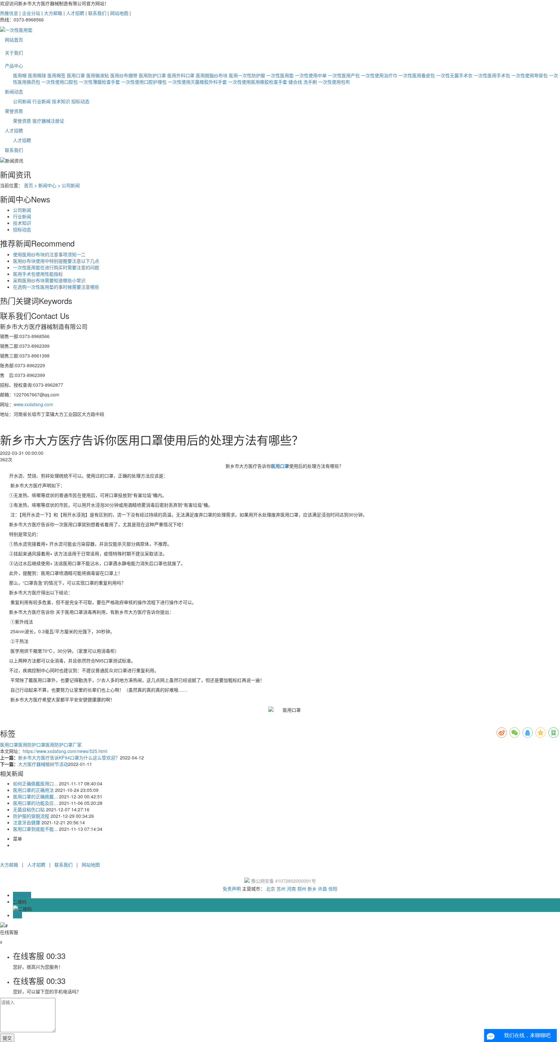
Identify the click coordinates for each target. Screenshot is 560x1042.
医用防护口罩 (152, 75)
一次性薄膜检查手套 (99, 82)
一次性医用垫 (280, 75)
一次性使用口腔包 (59, 82)
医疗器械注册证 (48, 120)
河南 (291, 888)
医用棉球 (37, 75)
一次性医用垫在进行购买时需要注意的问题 (56, 267)
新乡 (312, 888)
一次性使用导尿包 (529, 75)
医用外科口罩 (180, 75)
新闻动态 (14, 91)
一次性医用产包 (344, 75)
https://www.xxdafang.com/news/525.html (65, 751)
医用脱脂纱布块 (212, 75)
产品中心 (14, 65)
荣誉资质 (14, 111)
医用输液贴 (97, 75)
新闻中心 (47, 185)
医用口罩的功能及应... (35, 803)
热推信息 (9, 13)
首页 (28, 185)
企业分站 (31, 13)
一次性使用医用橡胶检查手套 (257, 82)
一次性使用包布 (334, 82)
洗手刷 (310, 82)
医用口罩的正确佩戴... (35, 796)
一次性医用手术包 (492, 75)
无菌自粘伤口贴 (29, 809)
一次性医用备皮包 (417, 75)
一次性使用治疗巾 (379, 75)
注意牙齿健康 (26, 822)
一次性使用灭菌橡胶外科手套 (197, 82)
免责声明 (232, 888)
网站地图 (119, 13)
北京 (270, 888)
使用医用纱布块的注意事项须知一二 (49, 254)
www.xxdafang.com (33, 404)
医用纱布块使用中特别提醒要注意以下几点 (56, 261)
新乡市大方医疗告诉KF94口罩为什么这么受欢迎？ (69, 757)
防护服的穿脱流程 (31, 816)
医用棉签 (56, 75)
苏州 (281, 888)
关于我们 (14, 52)
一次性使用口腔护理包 (144, 82)
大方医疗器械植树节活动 (43, 764)
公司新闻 (22, 101)
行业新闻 (41, 101)
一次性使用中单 (311, 75)
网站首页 (14, 39)
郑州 (301, 888)
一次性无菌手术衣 (454, 75)
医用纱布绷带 (123, 75)
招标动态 (80, 101)
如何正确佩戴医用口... (35, 783)
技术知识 (61, 101)
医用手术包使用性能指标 (38, 274)
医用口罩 (76, 75)
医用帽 (20, 75)
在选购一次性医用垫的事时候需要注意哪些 (56, 287)
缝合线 (295, 82)
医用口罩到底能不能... (35, 829)
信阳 (332, 888)
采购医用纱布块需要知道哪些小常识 (49, 280)
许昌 (322, 888)
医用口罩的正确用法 (33, 790)
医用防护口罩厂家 (63, 744)
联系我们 (97, 13)
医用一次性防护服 (247, 75)
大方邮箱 (53, 13)
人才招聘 (75, 13)
